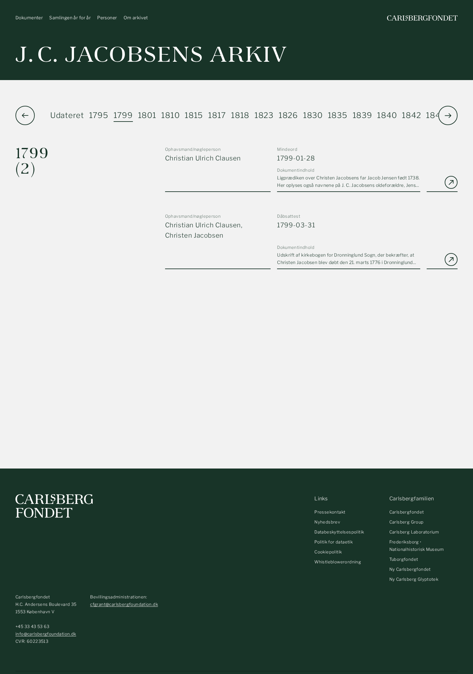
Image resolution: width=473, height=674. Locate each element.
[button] (448, 115)
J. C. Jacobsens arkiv (151, 54)
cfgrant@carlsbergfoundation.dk (124, 604)
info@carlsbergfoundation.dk (45, 633)
